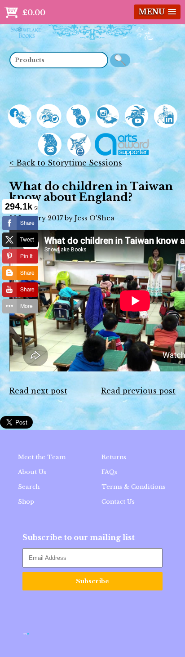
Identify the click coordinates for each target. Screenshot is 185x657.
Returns (113, 457)
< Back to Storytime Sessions (65, 162)
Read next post (38, 390)
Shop (26, 501)
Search (29, 486)
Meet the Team (42, 457)
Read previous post (138, 390)
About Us (32, 472)
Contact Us (118, 501)
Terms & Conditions (133, 486)
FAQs (109, 472)
